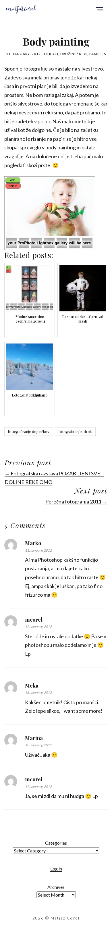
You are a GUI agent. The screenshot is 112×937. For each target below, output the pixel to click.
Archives (56, 887)
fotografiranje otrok (75, 431)
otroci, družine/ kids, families (75, 54)
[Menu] (99, 9)
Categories (56, 843)
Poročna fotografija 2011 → (76, 501)
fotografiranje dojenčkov (28, 431)
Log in (56, 868)
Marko (33, 543)
